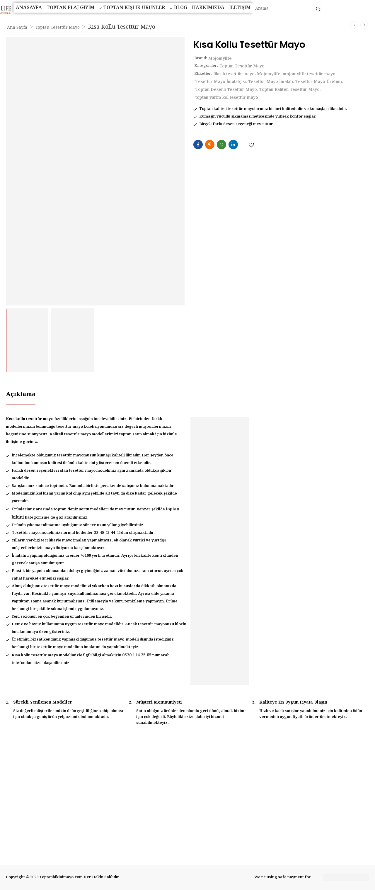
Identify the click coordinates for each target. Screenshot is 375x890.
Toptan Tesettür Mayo (57, 27)
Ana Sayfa (17, 27)
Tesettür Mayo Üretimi (318, 82)
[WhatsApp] (221, 144)
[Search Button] (317, 9)
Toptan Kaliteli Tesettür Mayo (289, 90)
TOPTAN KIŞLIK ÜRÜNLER (134, 7)
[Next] (364, 25)
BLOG (180, 7)
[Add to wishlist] (251, 145)
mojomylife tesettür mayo (309, 74)
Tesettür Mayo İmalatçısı (220, 82)
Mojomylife (220, 59)
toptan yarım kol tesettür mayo (226, 98)
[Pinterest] (209, 144)
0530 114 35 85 (136, 655)
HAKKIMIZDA (208, 7)
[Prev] (354, 25)
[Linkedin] (233, 144)
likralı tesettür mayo (234, 74)
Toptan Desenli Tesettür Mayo (226, 90)
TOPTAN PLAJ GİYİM (70, 7)
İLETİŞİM (239, 7)
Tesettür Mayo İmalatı (270, 82)
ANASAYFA (29, 7)
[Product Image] (95, 171)
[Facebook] (198, 144)
